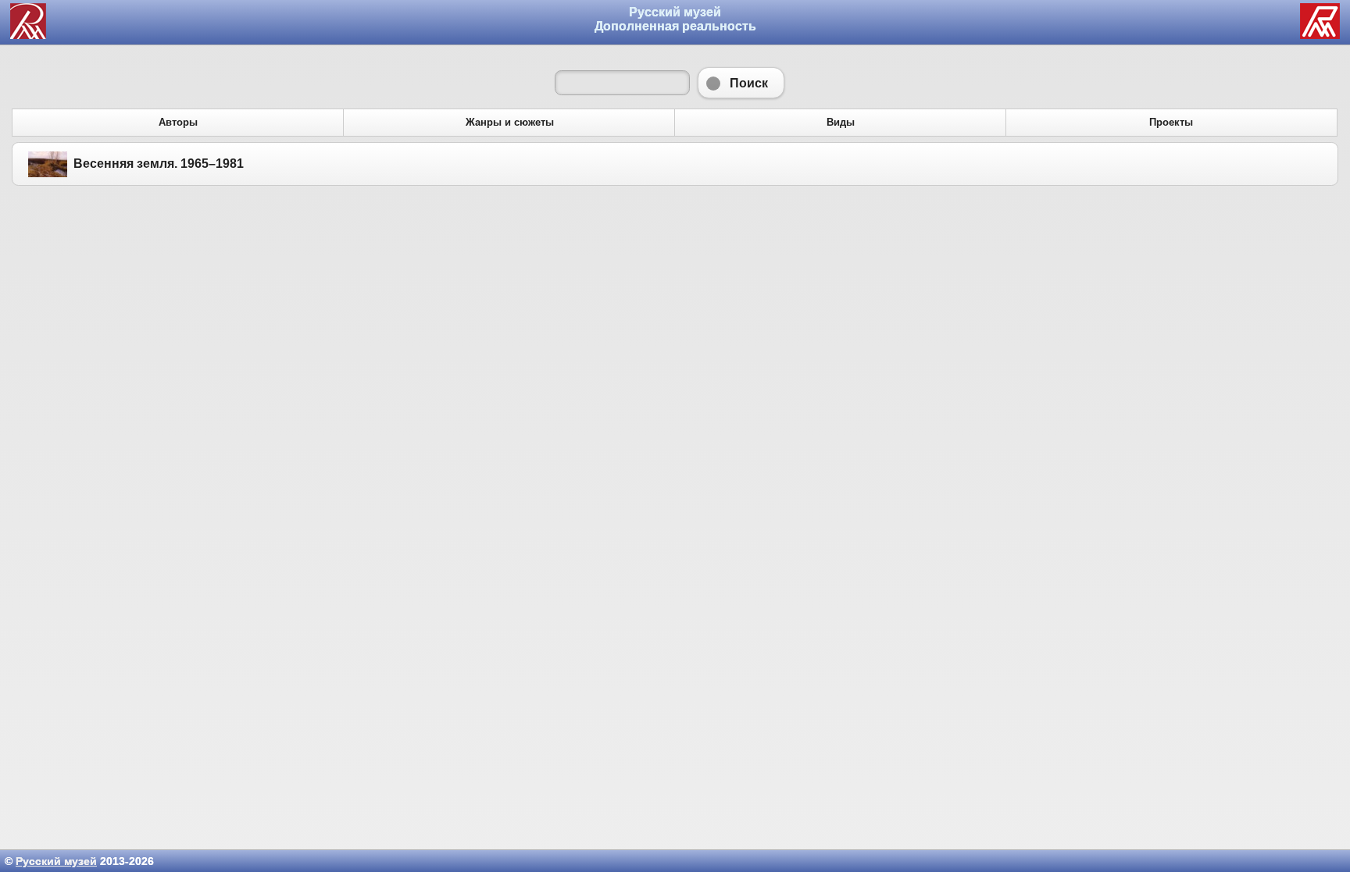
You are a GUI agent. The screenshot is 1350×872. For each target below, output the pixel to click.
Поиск (741, 83)
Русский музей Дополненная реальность (675, 19)
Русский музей (56, 861)
